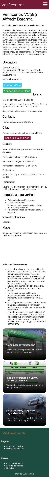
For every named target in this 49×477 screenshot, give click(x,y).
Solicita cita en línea (17, 137)
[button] (45, 4)
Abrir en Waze (12, 85)
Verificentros (13, 5)
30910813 (28, 122)
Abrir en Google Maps (17, 91)
